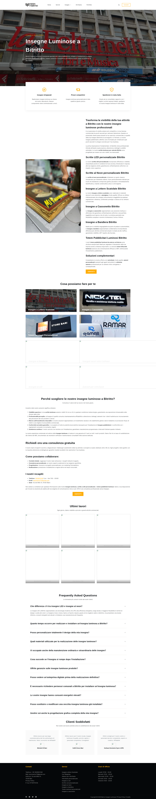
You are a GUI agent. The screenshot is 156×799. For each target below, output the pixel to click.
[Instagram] (29, 796)
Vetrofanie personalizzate (70, 778)
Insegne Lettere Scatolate (70, 772)
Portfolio (89, 5)
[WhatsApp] (32, 796)
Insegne (67, 5)
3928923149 (39, 478)
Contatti (126, 5)
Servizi (58, 5)
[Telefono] (36, 796)
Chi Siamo (79, 5)
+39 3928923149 (37, 772)
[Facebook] (26, 796)
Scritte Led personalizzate (70, 783)
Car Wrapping (66, 774)
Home (49, 5)
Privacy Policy (30, 780)
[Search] (119, 5)
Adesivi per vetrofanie (68, 776)
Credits (128, 797)
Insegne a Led (66, 780)
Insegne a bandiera (68, 787)
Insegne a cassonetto (68, 791)
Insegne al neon (67, 785)
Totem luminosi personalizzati (71, 789)
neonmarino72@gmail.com (41, 480)
